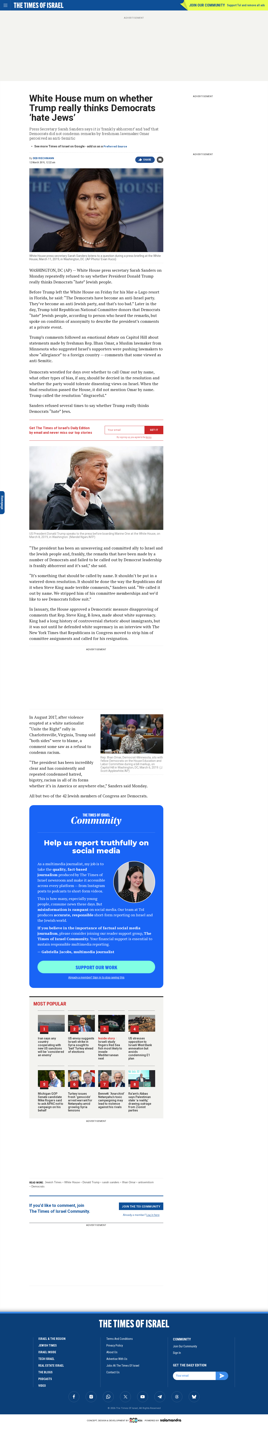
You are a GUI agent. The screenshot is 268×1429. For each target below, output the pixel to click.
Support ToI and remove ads (246, 5)
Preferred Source (115, 146)
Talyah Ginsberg (12, 1398)
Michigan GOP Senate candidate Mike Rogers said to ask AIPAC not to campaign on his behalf (50, 1102)
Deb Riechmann (43, 158)
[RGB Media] (137, 1420)
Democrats (38, 1186)
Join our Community (207, 5)
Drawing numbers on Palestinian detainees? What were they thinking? (30, 1350)
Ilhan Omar (128, 1182)
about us (111, 1352)
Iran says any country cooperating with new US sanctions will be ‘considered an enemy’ (51, 1047)
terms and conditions (119, 1338)
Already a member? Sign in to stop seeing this (96, 977)
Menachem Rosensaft (16, 1340)
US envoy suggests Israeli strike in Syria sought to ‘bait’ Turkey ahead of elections (81, 1045)
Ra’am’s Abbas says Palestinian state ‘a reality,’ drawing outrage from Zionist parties (139, 1102)
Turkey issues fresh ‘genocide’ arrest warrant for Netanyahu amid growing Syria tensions (80, 1102)
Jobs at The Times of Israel (122, 1365)
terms (149, 437)
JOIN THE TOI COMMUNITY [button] (141, 1206)
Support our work (96, 967)
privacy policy (114, 1345)
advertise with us (116, 1359)
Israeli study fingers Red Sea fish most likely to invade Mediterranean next (110, 1048)
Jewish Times (53, 1182)
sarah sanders (110, 1182)
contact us (113, 1372)
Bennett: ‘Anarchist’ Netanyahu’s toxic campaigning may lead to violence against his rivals (111, 1100)
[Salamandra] (170, 1420)
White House (72, 1182)
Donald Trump (90, 1182)
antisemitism (146, 1182)
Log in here (153, 1215)
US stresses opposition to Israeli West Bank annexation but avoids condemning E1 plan (140, 1048)
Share (147, 159)
